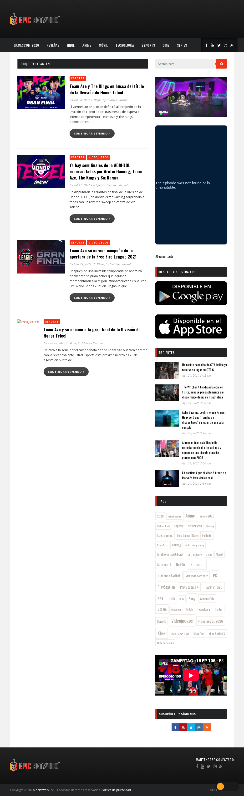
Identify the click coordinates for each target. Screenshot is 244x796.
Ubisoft (161, 621)
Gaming (176, 544)
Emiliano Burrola (118, 185)
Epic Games (165, 535)
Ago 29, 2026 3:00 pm (196, 463)
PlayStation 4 (189, 587)
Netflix (180, 564)
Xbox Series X (217, 633)
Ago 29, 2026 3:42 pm (196, 375)
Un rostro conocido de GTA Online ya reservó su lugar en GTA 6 (204, 367)
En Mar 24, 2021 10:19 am (87, 264)
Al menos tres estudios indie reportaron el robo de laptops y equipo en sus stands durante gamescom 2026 (201, 450)
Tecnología (125, 45)
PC (215, 575)
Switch (189, 609)
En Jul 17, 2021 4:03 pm (85, 185)
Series (182, 45)
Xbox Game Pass (179, 634)
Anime (86, 45)
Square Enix (207, 598)
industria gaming (194, 545)
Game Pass (162, 545)
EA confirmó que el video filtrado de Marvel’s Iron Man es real (204, 475)
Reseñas (53, 45)
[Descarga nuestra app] (191, 303)
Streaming (176, 609)
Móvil (103, 45)
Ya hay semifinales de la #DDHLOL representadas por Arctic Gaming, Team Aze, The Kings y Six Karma (106, 171)
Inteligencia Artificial (170, 554)
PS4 (160, 598)
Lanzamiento (195, 554)
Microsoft (164, 564)
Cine (166, 45)
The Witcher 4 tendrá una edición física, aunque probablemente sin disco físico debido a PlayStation (203, 391)
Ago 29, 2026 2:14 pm (196, 483)
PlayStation (166, 587)
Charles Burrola (117, 100)
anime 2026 (207, 516)
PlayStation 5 (213, 587)
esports (148, 45)
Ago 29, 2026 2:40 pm (196, 433)
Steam (162, 609)
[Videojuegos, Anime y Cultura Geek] (35, 26)
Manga (209, 554)
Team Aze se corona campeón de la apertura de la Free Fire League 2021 (103, 253)
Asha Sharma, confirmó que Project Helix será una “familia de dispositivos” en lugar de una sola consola (204, 420)
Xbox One (198, 634)
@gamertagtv (164, 256)
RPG (181, 599)
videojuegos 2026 (210, 621)
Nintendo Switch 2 (196, 575)
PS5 (171, 598)
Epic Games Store (187, 535)
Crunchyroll (195, 525)
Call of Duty (163, 526)
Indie (71, 45)
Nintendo (197, 564)
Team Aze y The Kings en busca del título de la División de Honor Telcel (107, 89)
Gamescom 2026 (26, 45)
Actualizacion (174, 516)
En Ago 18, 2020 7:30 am (60, 343)
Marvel (219, 554)
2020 (160, 516)
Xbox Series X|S (165, 643)
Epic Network (40, 790)
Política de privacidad (116, 790)
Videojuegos (99, 157)
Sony (191, 598)
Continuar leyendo (91, 133)
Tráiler (218, 609)
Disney (210, 526)
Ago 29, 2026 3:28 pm (196, 403)
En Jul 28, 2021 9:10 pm (85, 100)
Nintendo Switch (169, 575)
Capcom (178, 525)
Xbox (161, 633)
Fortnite (207, 535)
